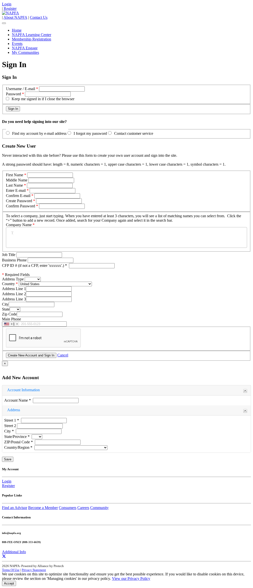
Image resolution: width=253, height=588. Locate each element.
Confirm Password (20, 206)
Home (16, 30)
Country (8, 284)
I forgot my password (90, 133)
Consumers (67, 508)
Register (10, 8)
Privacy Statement (34, 570)
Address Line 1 (14, 289)
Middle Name (16, 180)
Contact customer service (133, 133)
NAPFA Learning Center (31, 35)
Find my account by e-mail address (39, 133)
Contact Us (38, 17)
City (5, 304)
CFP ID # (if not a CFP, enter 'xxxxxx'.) (34, 265)
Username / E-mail (20, 89)
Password (13, 94)
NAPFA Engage (25, 48)
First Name (14, 175)
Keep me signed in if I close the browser (43, 99)
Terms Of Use (11, 570)
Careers (83, 508)
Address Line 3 (14, 299)
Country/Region (18, 447)
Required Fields (16, 275)
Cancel (62, 355)
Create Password (19, 201)
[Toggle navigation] (4, 23)
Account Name (17, 400)
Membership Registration (31, 39)
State (6, 309)
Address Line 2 (14, 294)
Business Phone (15, 260)
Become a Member (43, 508)
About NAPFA (15, 17)
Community (99, 508)
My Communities (25, 52)
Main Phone (11, 319)
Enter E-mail (16, 190)
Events (17, 43)
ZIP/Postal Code (18, 442)
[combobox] (10, 324)
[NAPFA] (10, 13)
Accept (9, 583)
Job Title (9, 255)
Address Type (13, 279)
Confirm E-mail (18, 196)
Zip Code (9, 314)
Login (6, 4)
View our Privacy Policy (131, 578)
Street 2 (10, 426)
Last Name (14, 185)
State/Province (17, 436)
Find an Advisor (14, 508)
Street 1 (11, 420)
